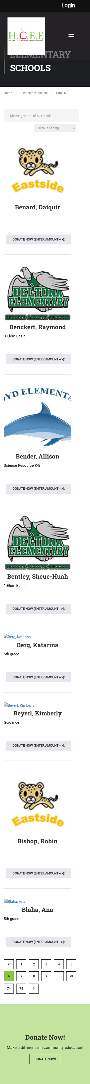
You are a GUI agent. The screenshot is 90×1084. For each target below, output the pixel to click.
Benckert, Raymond (38, 327)
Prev (9, 964)
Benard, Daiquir (37, 207)
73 (71, 976)
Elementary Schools (34, 93)
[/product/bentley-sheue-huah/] (37, 543)
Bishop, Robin (38, 841)
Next (34, 989)
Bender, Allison (37, 456)
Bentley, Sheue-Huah (37, 576)
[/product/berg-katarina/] (37, 637)
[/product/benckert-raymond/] (37, 293)
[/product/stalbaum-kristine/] (37, 170)
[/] (26, 38)
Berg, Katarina (37, 645)
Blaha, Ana (37, 909)
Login (68, 5)
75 (21, 988)
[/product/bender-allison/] (37, 418)
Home (8, 93)
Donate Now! (45, 1059)
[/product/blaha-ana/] (37, 902)
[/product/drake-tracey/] (37, 803)
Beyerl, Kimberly (38, 713)
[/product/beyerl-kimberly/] (37, 705)
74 (8, 988)
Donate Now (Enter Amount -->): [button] (38, 239)
